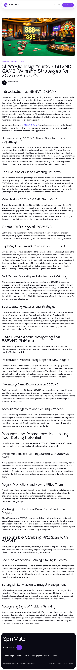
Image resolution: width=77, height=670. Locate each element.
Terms (65, 663)
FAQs (27, 655)
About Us (52, 663)
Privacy (59, 663)
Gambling (5, 61)
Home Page (9, 655)
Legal (71, 663)
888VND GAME (31, 125)
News (19, 655)
